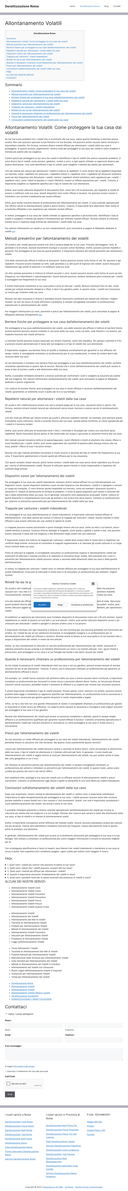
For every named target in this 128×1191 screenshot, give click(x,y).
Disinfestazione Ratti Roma (18, 1139)
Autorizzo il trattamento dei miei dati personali (27, 1071)
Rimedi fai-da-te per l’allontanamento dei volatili (29, 59)
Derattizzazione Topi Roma (18, 1134)
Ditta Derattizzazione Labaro (60, 1141)
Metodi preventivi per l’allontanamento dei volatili (29, 44)
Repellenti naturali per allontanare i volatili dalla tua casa (33, 50)
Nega (60, 604)
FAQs (8, 71)
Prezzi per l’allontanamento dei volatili (24, 65)
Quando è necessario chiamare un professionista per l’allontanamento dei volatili (44, 62)
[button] (93, 583)
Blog (106, 6)
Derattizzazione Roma (22, 6)
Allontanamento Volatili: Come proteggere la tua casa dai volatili (37, 41)
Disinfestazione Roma (22, 983)
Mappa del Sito (94, 1122)
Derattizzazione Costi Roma (19, 1122)
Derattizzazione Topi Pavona (60, 1154)
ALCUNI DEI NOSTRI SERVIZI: (20, 75)
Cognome (69, 1030)
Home (72, 6)
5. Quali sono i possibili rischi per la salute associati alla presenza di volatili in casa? (49, 877)
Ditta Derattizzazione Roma (18, 1147)
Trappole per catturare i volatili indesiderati (26, 56)
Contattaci (11, 78)
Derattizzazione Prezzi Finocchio (62, 1130)
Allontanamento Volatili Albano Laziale (30, 993)
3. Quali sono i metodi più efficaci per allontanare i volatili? (36, 871)
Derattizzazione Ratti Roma (18, 1130)
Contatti (117, 6)
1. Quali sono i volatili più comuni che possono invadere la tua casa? (41, 865)
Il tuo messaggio (13, 1046)
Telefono (70, 1035)
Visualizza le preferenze (82, 604)
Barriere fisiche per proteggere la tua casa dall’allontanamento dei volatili (41, 47)
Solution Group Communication (89, 1187)
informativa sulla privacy (24, 1066)
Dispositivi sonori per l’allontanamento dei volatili (29, 53)
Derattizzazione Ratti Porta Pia (61, 1125)
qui (13, 231)
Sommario (11, 38)
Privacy (90, 1126)
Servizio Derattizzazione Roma (20, 1159)
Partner (90, 1134)
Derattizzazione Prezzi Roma (19, 1126)
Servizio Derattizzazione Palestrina (63, 1146)
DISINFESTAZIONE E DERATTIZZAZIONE (31, 999)
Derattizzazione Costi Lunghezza (62, 1150)
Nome (7, 1030)
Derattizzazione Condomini (24, 996)
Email (8, 1035)
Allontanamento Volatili (22, 986)
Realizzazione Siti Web (53, 1187)
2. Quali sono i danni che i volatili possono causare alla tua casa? (39, 868)
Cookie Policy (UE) (96, 1130)
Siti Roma (69, 1187)
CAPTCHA (10, 1076)
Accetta (42, 604)
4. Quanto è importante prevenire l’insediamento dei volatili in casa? (41, 874)
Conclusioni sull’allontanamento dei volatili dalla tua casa (33, 68)
